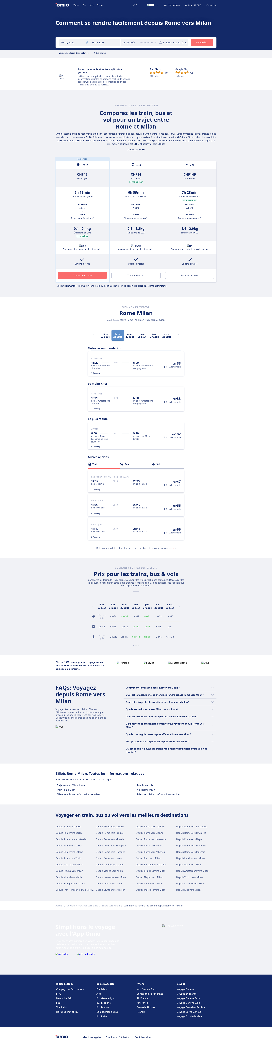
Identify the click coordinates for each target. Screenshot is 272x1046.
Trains (76, 5)
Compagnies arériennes (150, 993)
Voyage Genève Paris (188, 998)
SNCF (59, 993)
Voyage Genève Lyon (188, 1002)
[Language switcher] (152, 5)
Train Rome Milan (66, 789)
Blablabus (101, 989)
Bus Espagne (103, 1002)
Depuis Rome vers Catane (69, 851)
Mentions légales (92, 1037)
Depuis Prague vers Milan (69, 870)
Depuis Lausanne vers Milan (111, 877)
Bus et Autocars (105, 983)
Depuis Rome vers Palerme (190, 851)
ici (174, 548)
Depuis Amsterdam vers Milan (192, 870)
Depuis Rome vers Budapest (111, 845)
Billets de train (64, 983)
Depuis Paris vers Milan (148, 858)
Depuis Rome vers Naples (190, 839)
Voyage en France (187, 993)
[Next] (178, 335)
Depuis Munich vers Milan (69, 877)
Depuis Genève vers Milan (110, 864)
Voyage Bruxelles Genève (191, 1007)
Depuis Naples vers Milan (149, 877)
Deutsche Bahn (64, 998)
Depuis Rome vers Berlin (69, 832)
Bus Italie (101, 1016)
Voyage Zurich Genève (189, 1016)
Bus (84, 5)
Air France (142, 998)
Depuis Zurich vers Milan (189, 877)
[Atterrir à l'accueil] (65, 5)
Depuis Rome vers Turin (68, 858)
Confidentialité (143, 1037)
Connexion (211, 5)
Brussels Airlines (146, 1007)
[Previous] (93, 606)
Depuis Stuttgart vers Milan (110, 889)
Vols (92, 5)
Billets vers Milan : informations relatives (158, 794)
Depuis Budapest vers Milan (70, 883)
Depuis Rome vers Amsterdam (72, 839)
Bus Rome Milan (145, 785)
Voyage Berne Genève (189, 1011)
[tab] (104, 464)
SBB (58, 1002)
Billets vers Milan (111, 905)
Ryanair (141, 1011)
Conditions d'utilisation (118, 1037)
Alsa (98, 993)
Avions (140, 983)
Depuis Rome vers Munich (110, 839)
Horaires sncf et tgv (67, 1011)
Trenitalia (61, 1007)
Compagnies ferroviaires (70, 989)
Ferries (100, 5)
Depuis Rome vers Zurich (69, 845)
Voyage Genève (185, 989)
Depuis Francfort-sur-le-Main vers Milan (77, 889)
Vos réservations (172, 5)
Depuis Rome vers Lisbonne (191, 845)
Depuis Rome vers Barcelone (191, 826)
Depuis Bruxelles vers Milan (150, 870)
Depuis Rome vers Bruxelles (191, 832)
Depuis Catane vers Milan (149, 883)
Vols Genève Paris (147, 989)
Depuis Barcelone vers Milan (151, 864)
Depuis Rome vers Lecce (109, 858)
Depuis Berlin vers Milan (189, 864)
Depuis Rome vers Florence (110, 851)
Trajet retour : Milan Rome (71, 785)
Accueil (59, 905)
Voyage (71, 905)
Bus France (102, 1007)
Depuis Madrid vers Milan (69, 864)
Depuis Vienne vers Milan (109, 870)
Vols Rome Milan (146, 789)
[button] (130, 42)
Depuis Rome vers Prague (110, 832)
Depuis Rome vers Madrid (150, 826)
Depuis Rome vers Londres (110, 826)
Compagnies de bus (107, 1011)
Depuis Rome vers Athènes (150, 851)
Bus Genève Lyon (105, 998)
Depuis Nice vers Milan (188, 889)
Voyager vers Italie (88, 905)
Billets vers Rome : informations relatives (78, 794)
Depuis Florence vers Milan (190, 883)
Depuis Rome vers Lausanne (151, 839)
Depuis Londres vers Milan (190, 858)
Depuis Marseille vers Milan (150, 889)
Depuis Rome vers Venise (149, 845)
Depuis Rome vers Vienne (149, 832)
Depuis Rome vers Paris (68, 826)
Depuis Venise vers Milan (109, 883)
